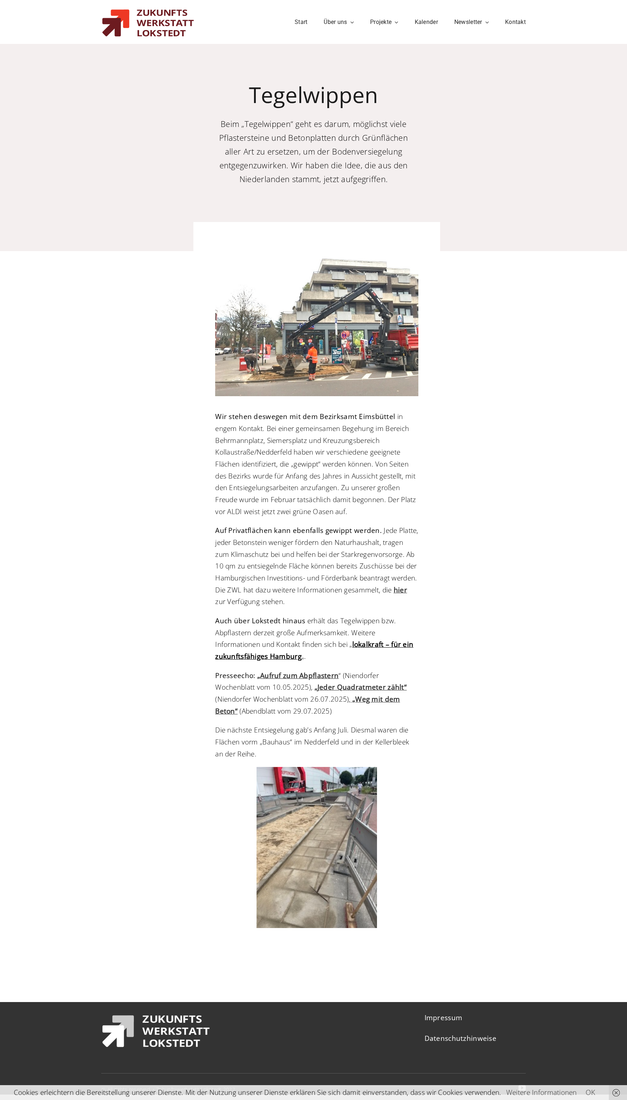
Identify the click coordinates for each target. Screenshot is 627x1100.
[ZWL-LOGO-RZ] (147, 6)
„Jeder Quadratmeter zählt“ (361, 687)
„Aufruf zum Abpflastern (298, 675)
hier (400, 590)
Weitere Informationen (541, 1092)
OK (590, 1092)
